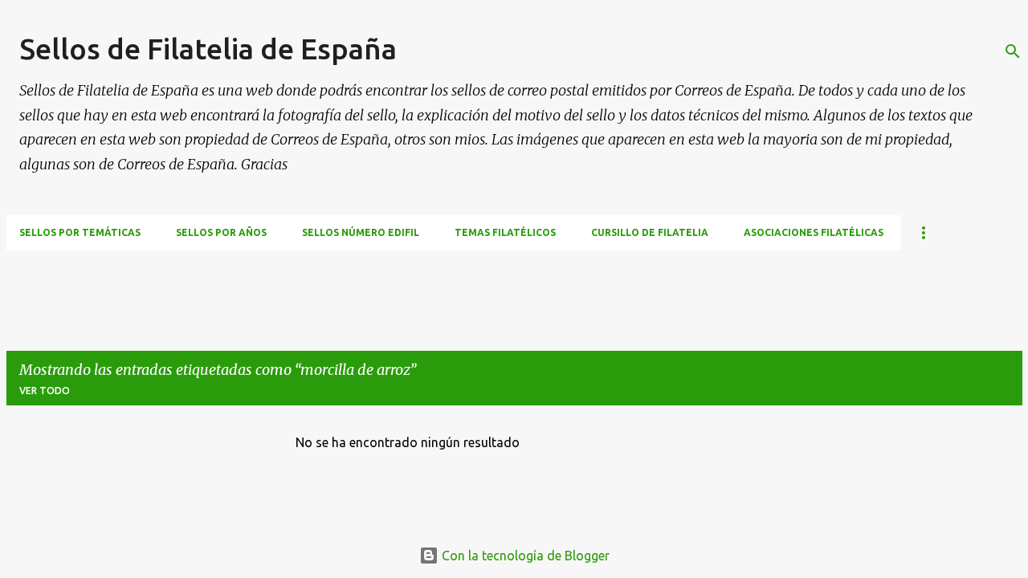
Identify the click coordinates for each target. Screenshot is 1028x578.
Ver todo (44, 390)
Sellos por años (221, 232)
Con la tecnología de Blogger (524, 555)
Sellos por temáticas (80, 232)
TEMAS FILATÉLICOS (505, 232)
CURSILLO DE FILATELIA (649, 232)
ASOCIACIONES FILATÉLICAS (813, 232)
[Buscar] (1012, 51)
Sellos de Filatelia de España (208, 48)
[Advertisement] (298, 286)
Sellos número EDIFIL (360, 232)
